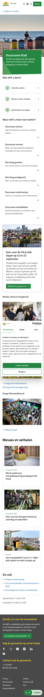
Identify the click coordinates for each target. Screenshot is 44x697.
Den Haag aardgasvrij (15, 177)
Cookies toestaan (22, 365)
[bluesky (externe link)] (4, 654)
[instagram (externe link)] (24, 649)
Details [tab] (22, 330)
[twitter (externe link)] (10, 649)
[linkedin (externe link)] (31, 649)
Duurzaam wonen (13, 127)
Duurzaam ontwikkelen (16, 207)
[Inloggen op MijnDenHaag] (31, 4)
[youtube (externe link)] (17, 649)
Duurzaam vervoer (14, 145)
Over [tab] (36, 330)
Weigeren (22, 372)
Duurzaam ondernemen (16, 192)
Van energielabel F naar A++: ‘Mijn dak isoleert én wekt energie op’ (22, 559)
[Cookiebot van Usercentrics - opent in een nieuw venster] (32, 323)
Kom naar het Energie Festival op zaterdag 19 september (21, 518)
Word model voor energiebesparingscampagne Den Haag (21, 476)
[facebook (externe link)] (4, 649)
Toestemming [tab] (8, 330)
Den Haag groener (13, 162)
